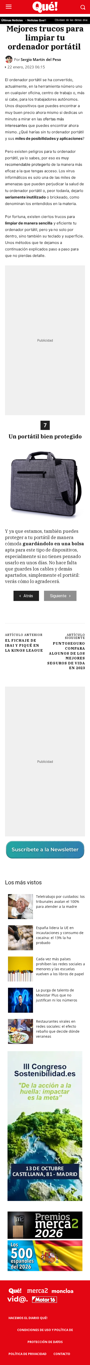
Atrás (28, 595)
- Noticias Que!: (35, 20)
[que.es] (45, 7)
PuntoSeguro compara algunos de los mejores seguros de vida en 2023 (66, 655)
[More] (72, 618)
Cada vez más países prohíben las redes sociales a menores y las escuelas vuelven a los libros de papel (60, 966)
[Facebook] (26, 618)
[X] (37, 618)
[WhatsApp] (60, 618)
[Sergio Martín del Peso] (9, 59)
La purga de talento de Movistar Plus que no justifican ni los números (56, 995)
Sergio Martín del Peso (41, 59)
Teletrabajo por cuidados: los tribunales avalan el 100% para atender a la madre (60, 901)
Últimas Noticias (12, 20)
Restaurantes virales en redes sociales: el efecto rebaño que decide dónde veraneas (58, 1029)
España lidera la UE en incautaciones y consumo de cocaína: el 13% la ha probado (60, 935)
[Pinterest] (49, 618)
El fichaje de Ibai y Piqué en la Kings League (24, 645)
